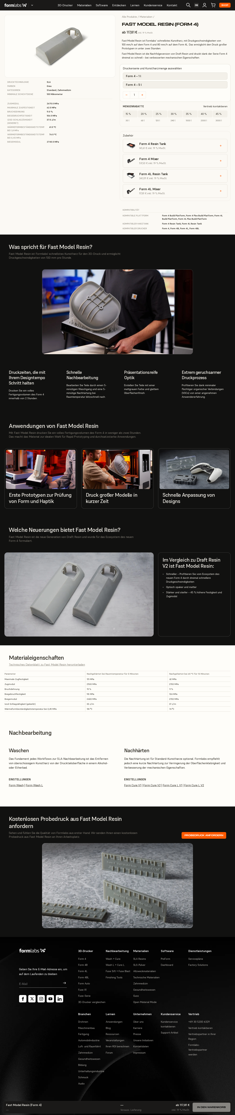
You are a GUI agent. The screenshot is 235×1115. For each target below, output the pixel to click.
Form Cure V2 (152, 785)
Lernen (134, 5)
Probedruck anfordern (204, 835)
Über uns (138, 1021)
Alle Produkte (129, 16)
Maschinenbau (86, 1028)
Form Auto (84, 983)
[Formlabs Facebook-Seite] (22, 998)
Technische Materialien (146, 977)
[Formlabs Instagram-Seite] (41, 998)
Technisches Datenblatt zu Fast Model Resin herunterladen (47, 664)
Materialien (84, 5)
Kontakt (172, 5)
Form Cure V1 (132, 785)
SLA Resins (139, 958)
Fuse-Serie (84, 995)
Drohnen (83, 1021)
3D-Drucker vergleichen (91, 1002)
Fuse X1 (82, 989)
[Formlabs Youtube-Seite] (50, 998)
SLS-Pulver (139, 965)
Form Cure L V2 (194, 785)
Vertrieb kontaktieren (215, 106)
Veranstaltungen (115, 1040)
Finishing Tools (114, 977)
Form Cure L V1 (172, 785)
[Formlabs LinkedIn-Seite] (59, 998)
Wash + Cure (113, 958)
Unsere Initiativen (143, 1040)
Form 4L (82, 971)
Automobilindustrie (89, 1040)
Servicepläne (195, 958)
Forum (109, 1052)
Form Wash (16, 785)
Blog (108, 1028)
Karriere (137, 1028)
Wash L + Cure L (115, 965)
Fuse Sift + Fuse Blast (118, 971)
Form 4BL (83, 977)
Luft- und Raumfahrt (89, 1046)
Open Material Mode (145, 1002)
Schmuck (83, 1077)
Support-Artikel (169, 1032)
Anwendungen (114, 1021)
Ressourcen (112, 1034)
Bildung (82, 1065)
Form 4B (83, 965)
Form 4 (82, 958)
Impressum (139, 1052)
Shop (224, 5)
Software (102, 5)
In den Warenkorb (211, 1107)
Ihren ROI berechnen (117, 1046)
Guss (136, 995)
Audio (81, 1083)
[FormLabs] (15, 5)
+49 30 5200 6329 (199, 1021)
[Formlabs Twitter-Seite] (32, 998)
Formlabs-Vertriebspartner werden (197, 1049)
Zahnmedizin (140, 983)
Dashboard (167, 965)
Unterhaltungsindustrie (91, 1071)
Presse (137, 1034)
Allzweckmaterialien (144, 971)
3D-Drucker (65, 5)
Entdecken (119, 5)
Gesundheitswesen (144, 989)
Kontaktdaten (141, 1046)
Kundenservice (153, 5)
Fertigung (83, 1034)
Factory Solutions (198, 965)
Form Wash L (34, 785)
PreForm (165, 958)
